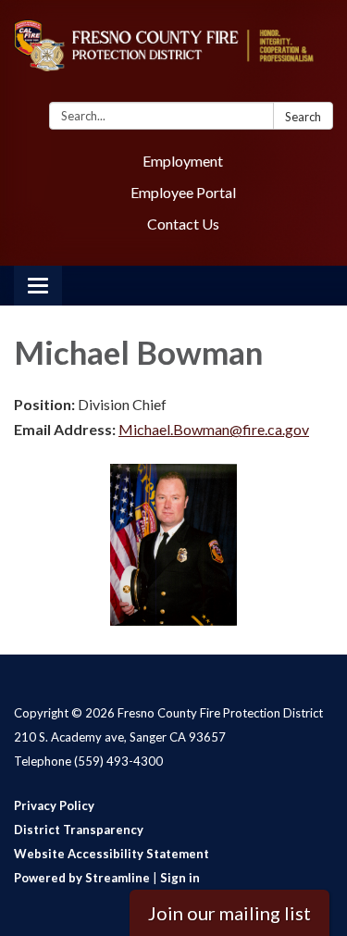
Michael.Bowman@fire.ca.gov (213, 429)
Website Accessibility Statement (111, 853)
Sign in (180, 877)
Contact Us (183, 223)
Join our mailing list (229, 913)
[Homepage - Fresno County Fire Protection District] (173, 55)
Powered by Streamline (82, 877)
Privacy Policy (54, 805)
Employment (183, 160)
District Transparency (78, 829)
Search (303, 116)
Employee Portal (183, 192)
